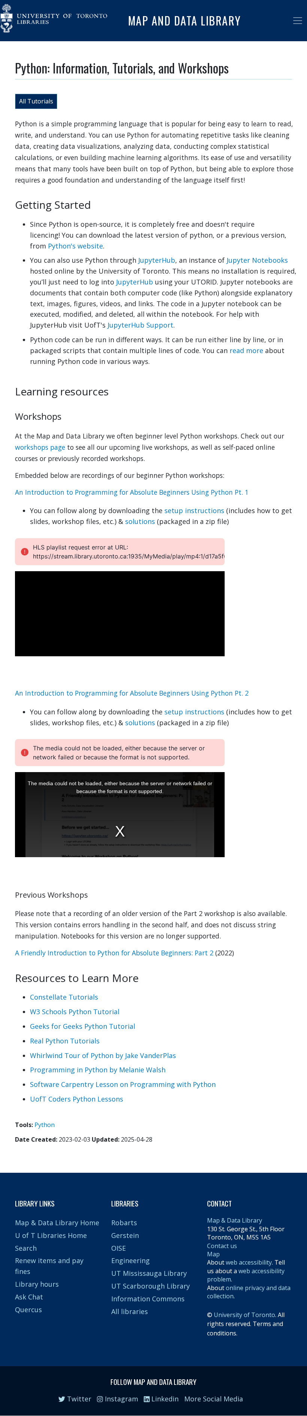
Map (213, 1254)
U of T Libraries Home (51, 1235)
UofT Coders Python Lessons (76, 1098)
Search (26, 1248)
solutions (140, 521)
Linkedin (164, 1398)
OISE (118, 1248)
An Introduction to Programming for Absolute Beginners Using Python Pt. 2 (132, 693)
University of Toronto (244, 1315)
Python (44, 1125)
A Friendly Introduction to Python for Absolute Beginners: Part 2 (114, 952)
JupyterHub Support (140, 324)
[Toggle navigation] (297, 20)
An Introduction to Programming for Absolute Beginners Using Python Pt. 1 (132, 492)
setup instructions (194, 510)
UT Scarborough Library (150, 1285)
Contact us (222, 1246)
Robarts (124, 1222)
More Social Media (213, 1398)
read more (246, 350)
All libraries (129, 1311)
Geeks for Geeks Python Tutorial (82, 1026)
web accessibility (249, 1262)
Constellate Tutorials (64, 996)
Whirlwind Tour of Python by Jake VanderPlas (103, 1055)
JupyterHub (156, 260)
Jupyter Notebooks (257, 260)
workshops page (40, 447)
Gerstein (125, 1235)
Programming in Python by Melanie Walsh (97, 1069)
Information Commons (148, 1298)
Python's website (75, 245)
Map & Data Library (234, 1220)
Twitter (78, 1398)
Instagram (120, 1398)
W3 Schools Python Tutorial (74, 1011)
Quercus (28, 1309)
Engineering (130, 1260)
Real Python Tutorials (65, 1040)
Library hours (37, 1284)
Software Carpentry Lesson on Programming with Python (123, 1084)
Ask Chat (29, 1296)
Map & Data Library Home (57, 1222)
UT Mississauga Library (149, 1273)
